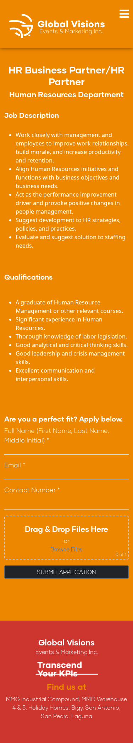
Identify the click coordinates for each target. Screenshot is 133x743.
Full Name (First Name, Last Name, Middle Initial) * (56, 435)
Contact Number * (32, 490)
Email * (14, 465)
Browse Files (66, 549)
